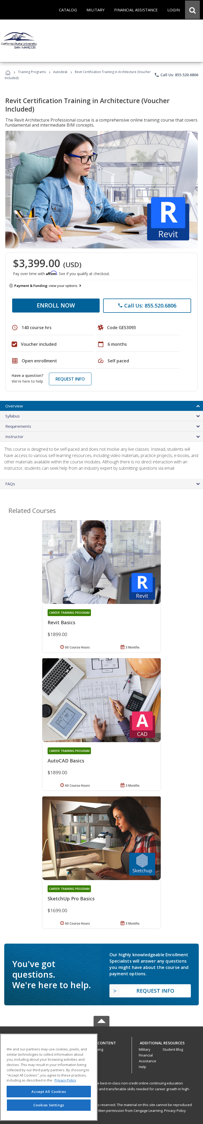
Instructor (14, 436)
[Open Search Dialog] (192, 10)
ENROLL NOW (56, 305)
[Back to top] (101, 1041)
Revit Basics (61, 622)
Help (142, 1066)
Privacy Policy (175, 1110)
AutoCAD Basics (66, 760)
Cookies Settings (48, 1105)
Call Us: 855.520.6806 (176, 75)
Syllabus (12, 416)
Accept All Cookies (48, 1091)
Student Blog (173, 1049)
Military (144, 1049)
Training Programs (32, 72)
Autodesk (60, 72)
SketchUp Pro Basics (71, 898)
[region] (49, 1077)
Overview (14, 406)
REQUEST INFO (70, 379)
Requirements (18, 426)
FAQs (10, 483)
